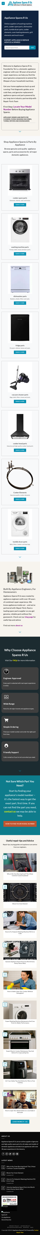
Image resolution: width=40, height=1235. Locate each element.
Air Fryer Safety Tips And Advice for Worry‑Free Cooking (20, 1081)
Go (32, 47)
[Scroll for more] (20, 131)
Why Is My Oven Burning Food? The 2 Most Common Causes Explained (20, 874)
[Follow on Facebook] (3, 1153)
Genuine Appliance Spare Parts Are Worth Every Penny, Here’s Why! (20, 962)
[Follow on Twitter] (10, 1153)
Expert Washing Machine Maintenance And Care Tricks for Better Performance (20, 1022)
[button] (3, 3)
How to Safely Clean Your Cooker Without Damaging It (20, 992)
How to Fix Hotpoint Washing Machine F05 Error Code (20, 932)
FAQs (31, 1227)
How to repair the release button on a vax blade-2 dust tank (20, 1111)
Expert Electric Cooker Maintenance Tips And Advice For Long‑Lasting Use (20, 1052)
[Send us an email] (13, 1153)
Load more (20, 1122)
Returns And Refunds (14, 1227)
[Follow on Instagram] (6, 1153)
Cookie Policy (25, 1226)
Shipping (26, 1227)
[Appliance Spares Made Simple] (20, 3)
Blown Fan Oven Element (20, 903)
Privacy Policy (14, 1226)
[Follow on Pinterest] (17, 1153)
